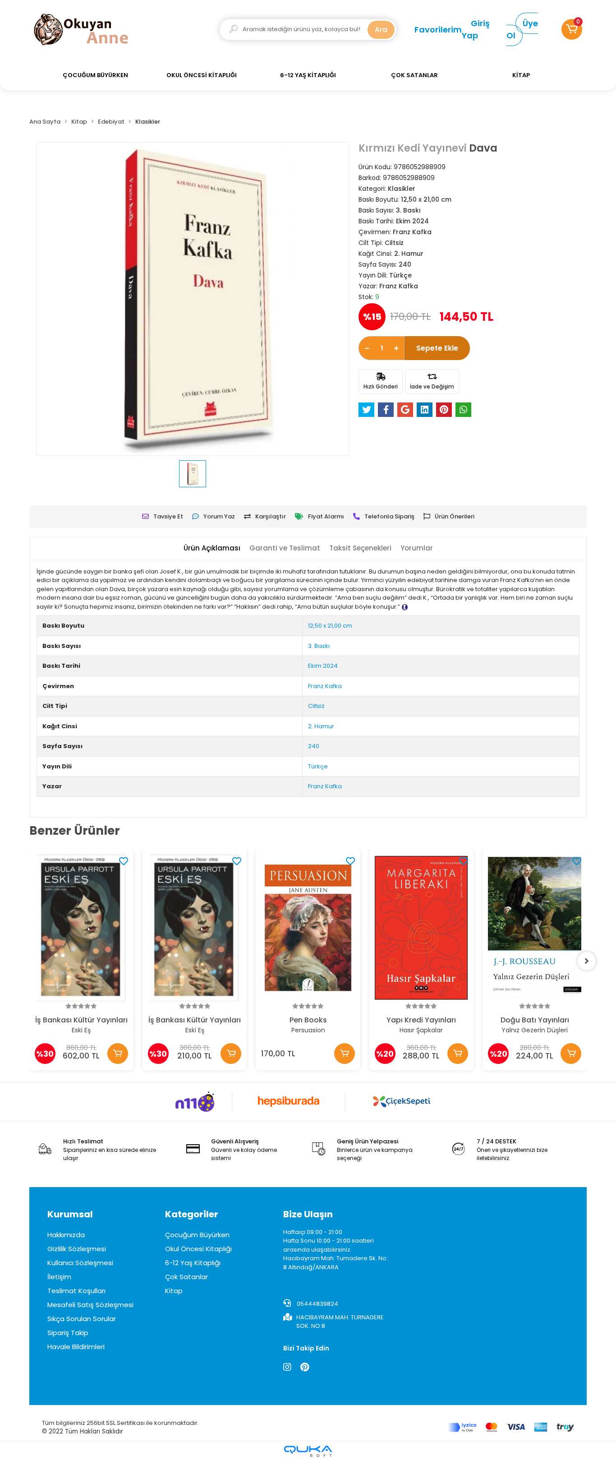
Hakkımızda (66, 1234)
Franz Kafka (325, 686)
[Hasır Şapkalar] (421, 928)
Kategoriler (191, 1214)
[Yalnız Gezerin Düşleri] (534, 928)
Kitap (174, 1290)
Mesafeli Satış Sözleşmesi (90, 1304)
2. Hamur (321, 726)
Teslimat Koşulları (76, 1290)
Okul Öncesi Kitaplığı (198, 1248)
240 (313, 746)
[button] (571, 29)
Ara (381, 29)
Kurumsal (70, 1214)
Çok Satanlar (186, 1276)
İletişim (59, 1276)
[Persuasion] (307, 928)
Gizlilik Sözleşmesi (76, 1248)
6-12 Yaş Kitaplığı (193, 1262)
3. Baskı (319, 646)
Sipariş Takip (67, 1332)
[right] (587, 961)
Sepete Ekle (437, 348)
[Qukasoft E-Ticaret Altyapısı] (308, 1451)
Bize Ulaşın (308, 1214)
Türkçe (318, 766)
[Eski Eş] (81, 928)
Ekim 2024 (323, 665)
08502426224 (346, 1282)
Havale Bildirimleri (76, 1346)
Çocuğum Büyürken (197, 1234)
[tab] (212, 548)
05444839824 (316, 1303)
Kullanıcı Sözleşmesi (80, 1262)
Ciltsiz (316, 706)
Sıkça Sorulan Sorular (81, 1318)
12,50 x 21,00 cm (330, 625)
